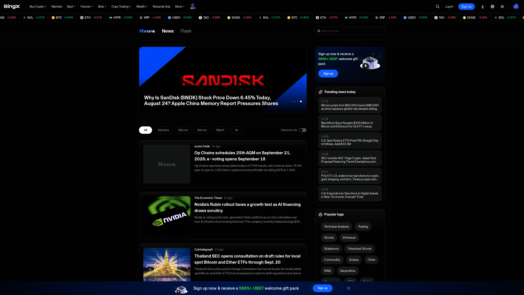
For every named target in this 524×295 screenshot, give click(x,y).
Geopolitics (348, 271)
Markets (163, 130)
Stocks (329, 237)
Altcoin (202, 130)
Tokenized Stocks (360, 249)
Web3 (220, 130)
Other (371, 260)
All (145, 130)
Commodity (332, 260)
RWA (327, 271)
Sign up (328, 73)
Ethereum (349, 237)
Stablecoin (331, 249)
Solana (354, 260)
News (168, 31)
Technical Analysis (336, 226)
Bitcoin (183, 130)
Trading (363, 226)
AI (236, 130)
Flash (186, 31)
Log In (449, 6)
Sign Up (467, 6)
